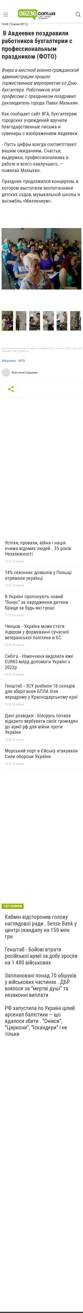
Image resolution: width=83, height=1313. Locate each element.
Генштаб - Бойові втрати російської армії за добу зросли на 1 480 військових (41, 956)
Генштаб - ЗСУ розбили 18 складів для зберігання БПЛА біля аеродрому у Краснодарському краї (41, 691)
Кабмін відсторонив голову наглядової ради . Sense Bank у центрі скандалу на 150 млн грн (41, 927)
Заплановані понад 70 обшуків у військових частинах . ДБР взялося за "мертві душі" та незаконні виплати (40, 985)
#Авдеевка (9, 361)
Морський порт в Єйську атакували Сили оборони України (41, 753)
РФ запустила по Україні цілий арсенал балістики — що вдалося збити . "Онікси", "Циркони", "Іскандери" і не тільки (40, 1021)
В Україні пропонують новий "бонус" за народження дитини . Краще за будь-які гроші (38, 602)
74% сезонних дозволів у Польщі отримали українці (38, 575)
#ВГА (21, 361)
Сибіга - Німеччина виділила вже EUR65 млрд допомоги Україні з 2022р (39, 661)
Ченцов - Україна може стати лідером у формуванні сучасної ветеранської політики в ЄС (37, 631)
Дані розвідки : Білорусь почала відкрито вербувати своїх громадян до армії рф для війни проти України (41, 724)
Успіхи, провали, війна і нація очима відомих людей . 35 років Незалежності (38, 548)
